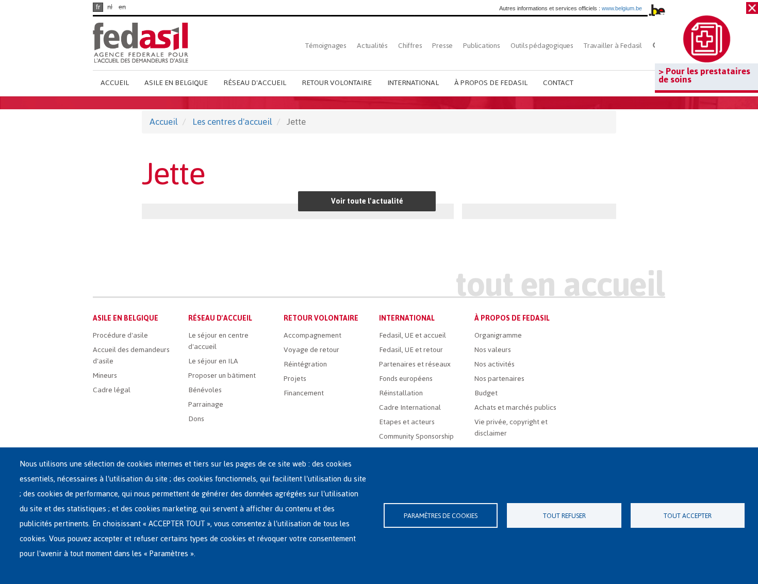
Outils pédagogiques (541, 46)
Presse (442, 46)
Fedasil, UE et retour (411, 350)
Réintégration (305, 364)
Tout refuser (564, 515)
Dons (196, 419)
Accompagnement (312, 335)
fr (98, 7)
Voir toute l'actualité (367, 201)
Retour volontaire (337, 83)
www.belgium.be (622, 8)
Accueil (115, 83)
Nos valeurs (492, 350)
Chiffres (410, 46)
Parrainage (205, 404)
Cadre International (410, 407)
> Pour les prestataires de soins (704, 75)
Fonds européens (406, 379)
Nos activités (494, 364)
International (413, 83)
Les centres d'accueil (232, 121)
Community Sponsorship (416, 436)
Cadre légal (111, 390)
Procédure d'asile (120, 335)
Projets (295, 379)
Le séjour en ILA (213, 361)
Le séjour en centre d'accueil (218, 341)
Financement (304, 393)
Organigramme (498, 335)
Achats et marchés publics (515, 407)
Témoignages (326, 46)
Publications (481, 46)
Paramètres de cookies (440, 515)
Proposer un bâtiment (222, 375)
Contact (558, 83)
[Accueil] (140, 42)
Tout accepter (688, 515)
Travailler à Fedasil (613, 46)
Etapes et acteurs (407, 422)
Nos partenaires (499, 379)
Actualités (372, 46)
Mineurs (105, 375)
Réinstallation (401, 393)
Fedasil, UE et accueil (412, 335)
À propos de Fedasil (491, 83)
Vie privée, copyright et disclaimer (511, 427)
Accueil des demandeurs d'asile (131, 355)
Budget (486, 393)
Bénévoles (205, 390)
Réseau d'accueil (254, 83)
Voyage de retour (311, 350)
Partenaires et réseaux (415, 364)
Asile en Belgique (176, 83)
